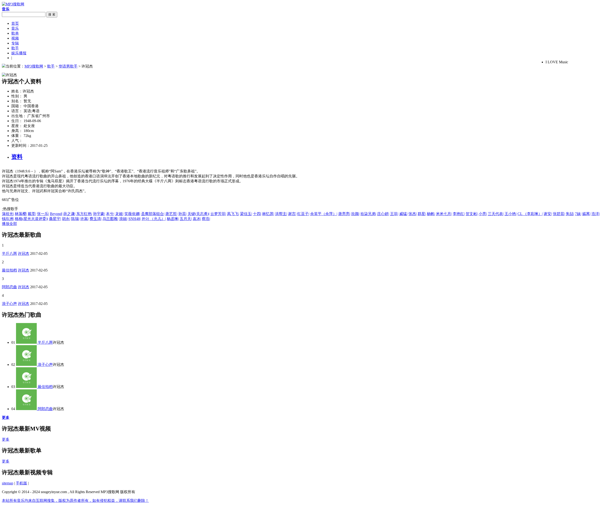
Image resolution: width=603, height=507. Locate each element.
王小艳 (511, 214)
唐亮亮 (344, 214)
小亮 (483, 214)
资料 (17, 157)
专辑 (15, 43)
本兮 (110, 214)
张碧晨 (559, 214)
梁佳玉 (246, 214)
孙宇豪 (99, 214)
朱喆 (570, 214)
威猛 (403, 214)
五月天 (186, 219)
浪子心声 (9, 304)
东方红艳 (84, 214)
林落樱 (21, 214)
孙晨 (182, 214)
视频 (15, 38)
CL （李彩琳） (530, 214)
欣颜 (355, 214)
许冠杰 (23, 253)
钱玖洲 (8, 219)
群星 (422, 214)
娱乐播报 (18, 53)
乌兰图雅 (110, 219)
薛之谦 (69, 214)
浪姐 (123, 219)
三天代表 (496, 214)
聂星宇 (55, 219)
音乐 (15, 28)
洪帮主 (281, 214)
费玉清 (96, 219)
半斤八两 (9, 253)
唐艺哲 (171, 214)
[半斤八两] (27, 342)
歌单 (15, 33)
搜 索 (51, 14)
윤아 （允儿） (154, 219)
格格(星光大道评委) (31, 219)
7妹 (578, 214)
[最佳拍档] (27, 387)
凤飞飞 (233, 214)
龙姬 (119, 214)
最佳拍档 (9, 270)
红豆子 (303, 214)
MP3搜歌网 (33, 66)
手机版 (21, 483)
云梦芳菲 (218, 214)
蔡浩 (206, 219)
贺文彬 (472, 214)
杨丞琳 (173, 219)
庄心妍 (383, 214)
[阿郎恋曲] (27, 409)
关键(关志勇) (198, 214)
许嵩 (84, 219)
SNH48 (134, 219)
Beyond (56, 214)
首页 (15, 23)
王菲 (394, 214)
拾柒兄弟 (368, 214)
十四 (257, 214)
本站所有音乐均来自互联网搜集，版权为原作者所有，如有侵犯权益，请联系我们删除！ (75, 501)
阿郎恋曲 (9, 287)
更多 (5, 439)
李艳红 (459, 214)
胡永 (66, 219)
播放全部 (9, 224)
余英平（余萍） (323, 214)
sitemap (7, 483)
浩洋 (595, 214)
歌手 (15, 48)
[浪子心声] (27, 365)
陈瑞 (75, 219)
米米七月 (444, 214)
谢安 (548, 214)
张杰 (412, 214)
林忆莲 (268, 214)
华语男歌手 (68, 66)
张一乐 (43, 214)
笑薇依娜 (132, 214)
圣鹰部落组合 (152, 214)
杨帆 (431, 214)
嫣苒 (586, 214)
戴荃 (32, 214)
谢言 (292, 214)
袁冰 (197, 219)
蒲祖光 (8, 214)
